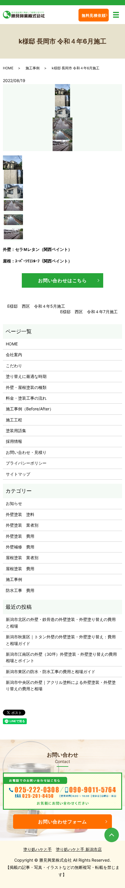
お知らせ (14, 503)
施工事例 (33, 68)
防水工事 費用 (20, 590)
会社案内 (14, 354)
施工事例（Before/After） (29, 408)
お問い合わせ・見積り (26, 452)
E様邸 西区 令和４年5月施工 (36, 306)
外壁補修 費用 (20, 546)
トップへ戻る (111, 835)
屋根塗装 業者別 (22, 557)
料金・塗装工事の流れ (26, 398)
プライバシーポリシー (26, 463)
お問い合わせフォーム (62, 821)
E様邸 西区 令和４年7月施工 (89, 311)
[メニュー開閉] (116, 15)
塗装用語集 (16, 430)
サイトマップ (18, 474)
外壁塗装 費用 (20, 536)
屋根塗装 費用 (20, 568)
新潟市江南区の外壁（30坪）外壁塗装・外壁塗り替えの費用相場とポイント (61, 657)
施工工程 (14, 419)
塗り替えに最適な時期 (26, 376)
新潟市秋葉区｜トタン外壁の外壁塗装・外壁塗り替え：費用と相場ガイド (61, 640)
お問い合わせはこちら (62, 280)
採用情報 (14, 441)
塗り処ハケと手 (37, 849)
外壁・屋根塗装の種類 (26, 387)
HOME (8, 68)
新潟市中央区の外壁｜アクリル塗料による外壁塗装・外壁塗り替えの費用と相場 (61, 685)
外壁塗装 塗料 (20, 514)
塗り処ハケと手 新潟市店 (79, 849)
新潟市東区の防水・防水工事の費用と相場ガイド (50, 671)
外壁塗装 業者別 (22, 525)
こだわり (14, 365)
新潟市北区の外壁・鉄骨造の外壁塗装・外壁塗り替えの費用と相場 (61, 622)
